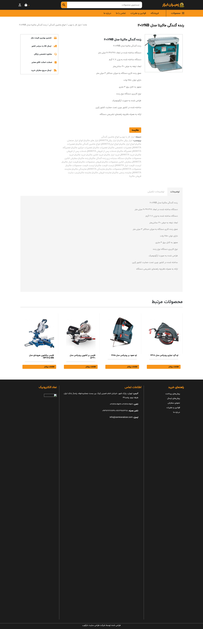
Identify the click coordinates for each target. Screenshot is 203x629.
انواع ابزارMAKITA (110, 144)
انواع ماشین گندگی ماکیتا (88, 144)
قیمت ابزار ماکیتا (70, 162)
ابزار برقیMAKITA (108, 140)
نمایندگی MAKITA (96, 169)
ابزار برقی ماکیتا (125, 140)
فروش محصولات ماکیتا (90, 162)
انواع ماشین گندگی (57, 24)
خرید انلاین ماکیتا (95, 154)
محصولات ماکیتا (114, 169)
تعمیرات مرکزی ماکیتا (82, 147)
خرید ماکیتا (80, 154)
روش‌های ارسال (173, 398)
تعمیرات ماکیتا (100, 147)
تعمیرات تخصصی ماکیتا (120, 147)
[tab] (175, 192)
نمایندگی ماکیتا (79, 169)
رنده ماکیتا (84, 158)
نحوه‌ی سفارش (174, 403)
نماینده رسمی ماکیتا (122, 172)
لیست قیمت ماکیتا (105, 165)
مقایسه (135, 130)
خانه (85, 24)
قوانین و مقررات (138, 13)
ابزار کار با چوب (74, 24)
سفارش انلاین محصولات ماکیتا (117, 162)
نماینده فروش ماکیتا (102, 172)
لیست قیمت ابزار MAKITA (128, 165)
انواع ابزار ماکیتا (127, 144)
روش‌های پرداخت (172, 393)
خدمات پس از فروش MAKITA (102, 151)
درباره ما (107, 13)
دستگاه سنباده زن (116, 158)
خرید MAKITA (128, 154)
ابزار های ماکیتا (91, 140)
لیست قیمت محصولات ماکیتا (80, 165)
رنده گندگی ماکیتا (98, 158)
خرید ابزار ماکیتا (112, 154)
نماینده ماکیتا (85, 172)
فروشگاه (155, 13)
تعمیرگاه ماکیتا (125, 151)
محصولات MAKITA (132, 169)
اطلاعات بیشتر (174, 367)
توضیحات (175, 191)
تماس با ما (121, 13)
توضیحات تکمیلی (156, 191)
